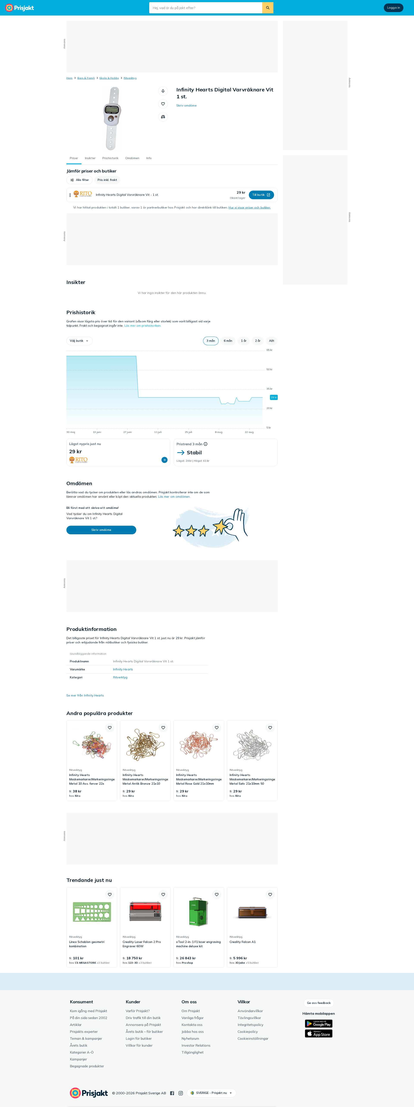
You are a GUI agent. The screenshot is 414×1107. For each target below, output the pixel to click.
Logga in (393, 7)
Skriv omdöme (186, 105)
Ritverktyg (130, 78)
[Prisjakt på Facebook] (172, 1093)
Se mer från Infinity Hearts (85, 695)
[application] (172, 392)
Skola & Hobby (109, 78)
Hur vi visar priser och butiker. (250, 207)
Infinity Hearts (123, 669)
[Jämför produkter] (163, 117)
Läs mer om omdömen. (174, 497)
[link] (91, 760)
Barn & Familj (86, 78)
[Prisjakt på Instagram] (180, 1093)
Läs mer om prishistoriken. (143, 326)
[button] (163, 91)
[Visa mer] (70, 195)
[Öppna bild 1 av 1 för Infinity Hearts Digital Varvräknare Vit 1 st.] (112, 118)
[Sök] (267, 7)
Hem (69, 78)
